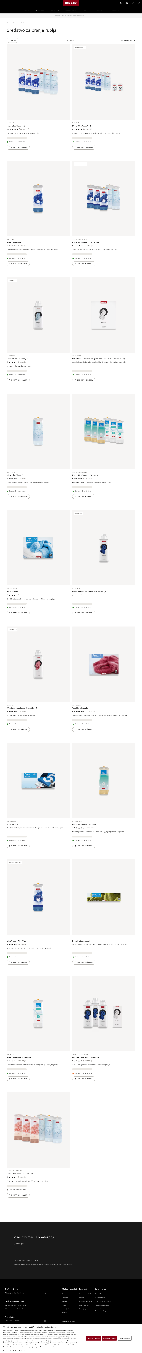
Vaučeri (81, 1297)
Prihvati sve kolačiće (93, 1338)
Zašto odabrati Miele (86, 1294)
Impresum (6, 1351)
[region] (71, 1338)
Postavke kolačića (124, 1338)
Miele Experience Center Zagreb (15, 1305)
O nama (64, 1294)
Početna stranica (12, 23)
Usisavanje (55, 10)
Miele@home (99, 1294)
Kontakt (64, 1312)
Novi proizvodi (83, 1305)
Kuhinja (26, 10)
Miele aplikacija (100, 1297)
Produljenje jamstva (85, 1309)
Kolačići (23, 1351)
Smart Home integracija (103, 1301)
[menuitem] (27, 9)
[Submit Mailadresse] (45, 1321)
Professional (113, 10)
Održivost (65, 1297)
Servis (99, 10)
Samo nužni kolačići (109, 1338)
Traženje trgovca (12, 1289)
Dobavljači (65, 1309)
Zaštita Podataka (15, 1351)
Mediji (64, 1305)
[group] (38, 100)
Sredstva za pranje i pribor (76, 10)
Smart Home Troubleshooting (100, 1310)
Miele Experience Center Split (15, 1309)
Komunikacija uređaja (102, 1305)
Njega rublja (40, 10)
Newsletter (10, 1317)
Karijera (64, 1301)
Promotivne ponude (85, 1301)
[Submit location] (45, 1293)
